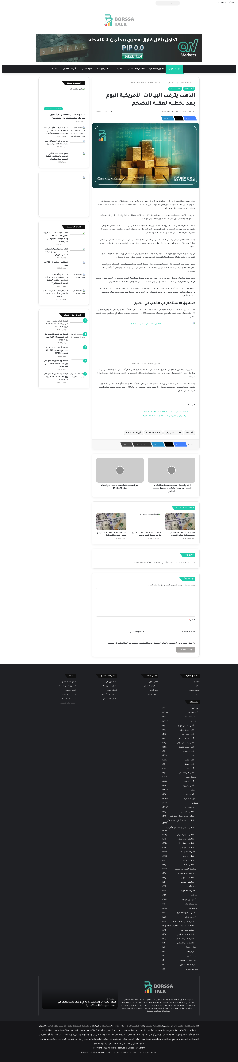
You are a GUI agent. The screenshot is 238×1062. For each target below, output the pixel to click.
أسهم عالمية (195, 690)
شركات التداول (69, 69)
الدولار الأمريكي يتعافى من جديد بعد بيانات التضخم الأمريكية (166, 416)
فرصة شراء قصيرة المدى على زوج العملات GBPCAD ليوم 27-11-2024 (57, 324)
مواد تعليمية (191, 947)
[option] (80, 994)
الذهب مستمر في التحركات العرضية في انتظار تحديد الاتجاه (166, 412)
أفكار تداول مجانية (189, 900)
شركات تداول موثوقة (188, 960)
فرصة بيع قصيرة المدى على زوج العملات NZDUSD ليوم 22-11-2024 (56, 364)
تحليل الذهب (188, 856)
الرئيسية (190, 83)
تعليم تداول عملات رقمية (183, 922)
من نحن (146, 1052)
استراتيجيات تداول (191, 904)
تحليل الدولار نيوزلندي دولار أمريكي (180, 828)
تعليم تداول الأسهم (185, 943)
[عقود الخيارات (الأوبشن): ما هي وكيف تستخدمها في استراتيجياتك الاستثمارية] (77, 132)
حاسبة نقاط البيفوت (68, 703)
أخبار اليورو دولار (187, 734)
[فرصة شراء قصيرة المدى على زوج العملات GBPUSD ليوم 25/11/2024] (77, 351)
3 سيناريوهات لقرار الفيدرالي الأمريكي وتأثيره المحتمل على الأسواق (55, 294)
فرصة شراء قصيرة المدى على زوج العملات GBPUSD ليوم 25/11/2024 (57, 350)
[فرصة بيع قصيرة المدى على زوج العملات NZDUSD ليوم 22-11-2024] (77, 365)
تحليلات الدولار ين (186, 848)
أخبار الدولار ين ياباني (186, 739)
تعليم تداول (87, 69)
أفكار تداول (194, 895)
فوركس (197, 682)
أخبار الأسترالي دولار (186, 726)
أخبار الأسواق (175, 69)
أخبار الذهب (189, 760)
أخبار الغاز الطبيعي (186, 773)
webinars (194, 708)
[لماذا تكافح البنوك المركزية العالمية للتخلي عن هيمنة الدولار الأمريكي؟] (77, 253)
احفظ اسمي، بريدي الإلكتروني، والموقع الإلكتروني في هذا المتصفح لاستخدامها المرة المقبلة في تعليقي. (150, 643)
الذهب (189, 433)
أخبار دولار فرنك (188, 751)
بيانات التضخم (133, 433)
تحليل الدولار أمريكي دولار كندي (181, 816)
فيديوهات (190, 952)
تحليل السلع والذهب (187, 852)
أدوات (54, 69)
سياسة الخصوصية (121, 1052)
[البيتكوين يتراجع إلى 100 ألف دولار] (77, 266)
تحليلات (118, 69)
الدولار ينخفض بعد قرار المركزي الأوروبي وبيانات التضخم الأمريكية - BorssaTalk (162, 563)
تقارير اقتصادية (156, 69)
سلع (198, 686)
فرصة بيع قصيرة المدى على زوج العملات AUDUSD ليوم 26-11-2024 (56, 337)
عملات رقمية (195, 695)
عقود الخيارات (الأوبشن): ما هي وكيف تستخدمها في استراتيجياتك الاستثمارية (56, 131)
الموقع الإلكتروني (137, 632)
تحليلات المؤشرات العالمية (185, 869)
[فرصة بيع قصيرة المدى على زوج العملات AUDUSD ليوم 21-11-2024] (77, 378)
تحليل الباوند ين (187, 812)
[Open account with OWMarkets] (119, 48)
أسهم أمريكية (188, 795)
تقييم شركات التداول (188, 965)
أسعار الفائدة (152, 433)
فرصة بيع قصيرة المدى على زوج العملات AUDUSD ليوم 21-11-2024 (56, 377)
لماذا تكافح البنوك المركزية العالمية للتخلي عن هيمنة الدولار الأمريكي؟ (56, 252)
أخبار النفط (189, 769)
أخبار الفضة (189, 764)
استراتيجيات (103, 69)
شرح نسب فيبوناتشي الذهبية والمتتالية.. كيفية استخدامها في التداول (57, 156)
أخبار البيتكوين (188, 782)
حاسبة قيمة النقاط (68, 699)
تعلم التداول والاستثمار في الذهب (180, 926)
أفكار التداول (153, 682)
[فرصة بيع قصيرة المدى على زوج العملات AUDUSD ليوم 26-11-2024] (77, 338)
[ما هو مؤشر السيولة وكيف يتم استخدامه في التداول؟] (77, 145)
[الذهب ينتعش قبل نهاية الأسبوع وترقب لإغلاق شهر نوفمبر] (146, 521)
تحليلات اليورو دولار (186, 839)
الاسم (192, 620)
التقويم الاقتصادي (136, 69)
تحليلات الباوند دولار (186, 843)
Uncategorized (192, 969)
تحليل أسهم (191, 887)
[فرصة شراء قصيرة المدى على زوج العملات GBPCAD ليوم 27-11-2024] (77, 325)
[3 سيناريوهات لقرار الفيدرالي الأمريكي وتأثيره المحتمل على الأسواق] (77, 294)
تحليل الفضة (188, 861)
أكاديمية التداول (190, 917)
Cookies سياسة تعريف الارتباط (100, 1052)
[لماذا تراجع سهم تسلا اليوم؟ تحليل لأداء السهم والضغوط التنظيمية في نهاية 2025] (77, 237)
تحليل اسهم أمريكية (188, 891)
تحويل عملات (70, 690)
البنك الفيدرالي (173, 433)
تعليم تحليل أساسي (185, 935)
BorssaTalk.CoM (135, 1048)
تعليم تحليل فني (187, 930)
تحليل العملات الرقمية (187, 874)
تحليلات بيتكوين (187, 878)
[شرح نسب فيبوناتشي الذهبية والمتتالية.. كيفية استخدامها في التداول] (77, 157)
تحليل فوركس (190, 808)
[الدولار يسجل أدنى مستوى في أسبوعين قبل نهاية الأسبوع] (180, 521)
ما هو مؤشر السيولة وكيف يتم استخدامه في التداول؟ (86, 1005)
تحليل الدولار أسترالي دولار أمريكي (180, 821)
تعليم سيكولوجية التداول (186, 913)
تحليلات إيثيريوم (187, 882)
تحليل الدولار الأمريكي (185, 835)
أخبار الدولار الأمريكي (186, 747)
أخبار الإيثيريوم (188, 786)
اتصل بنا (84, 1052)
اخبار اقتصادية (190, 717)
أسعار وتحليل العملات (67, 686)
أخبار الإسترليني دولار (185, 743)
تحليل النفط (189, 865)
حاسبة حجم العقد (69, 695)
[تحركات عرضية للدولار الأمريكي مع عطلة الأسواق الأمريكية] (111, 521)
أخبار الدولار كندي (187, 730)
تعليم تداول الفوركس (185, 939)
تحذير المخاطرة (135, 1052)
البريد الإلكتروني (188, 632)
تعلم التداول (193, 909)
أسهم (193, 790)
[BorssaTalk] (119, 20)
